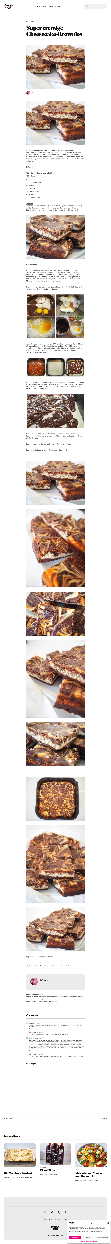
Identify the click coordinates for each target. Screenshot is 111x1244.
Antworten (32, 1028)
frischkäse (36, 999)
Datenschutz (51, 1235)
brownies (35, 996)
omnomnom (63, 999)
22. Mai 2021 (40, 1054)
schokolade (71, 999)
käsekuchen (48, 999)
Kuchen (28, 994)
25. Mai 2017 (38, 1023)
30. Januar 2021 (37, 1038)
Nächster (102, 1118)
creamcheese (73, 996)
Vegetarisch (83, 1180)
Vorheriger (9, 1118)
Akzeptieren (75, 1237)
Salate (77, 1180)
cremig (81, 996)
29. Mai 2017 (40, 1032)
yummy (54, 1001)
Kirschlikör (47, 1170)
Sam (30, 1038)
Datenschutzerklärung (86, 1241)
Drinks (41, 1174)
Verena (34, 1032)
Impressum (94, 1241)
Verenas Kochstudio (37, 994)
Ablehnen (87, 1237)
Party (45, 1174)
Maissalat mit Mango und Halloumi (88, 1175)
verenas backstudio (32, 1001)
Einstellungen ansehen (102, 1237)
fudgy (42, 999)
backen (29, 996)
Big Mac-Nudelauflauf (18, 1173)
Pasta (18, 1177)
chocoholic (65, 996)
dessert (29, 999)
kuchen (56, 999)
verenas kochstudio (45, 1001)
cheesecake (43, 996)
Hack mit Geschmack (10, 1177)
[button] (108, 1223)
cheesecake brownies (54, 996)
